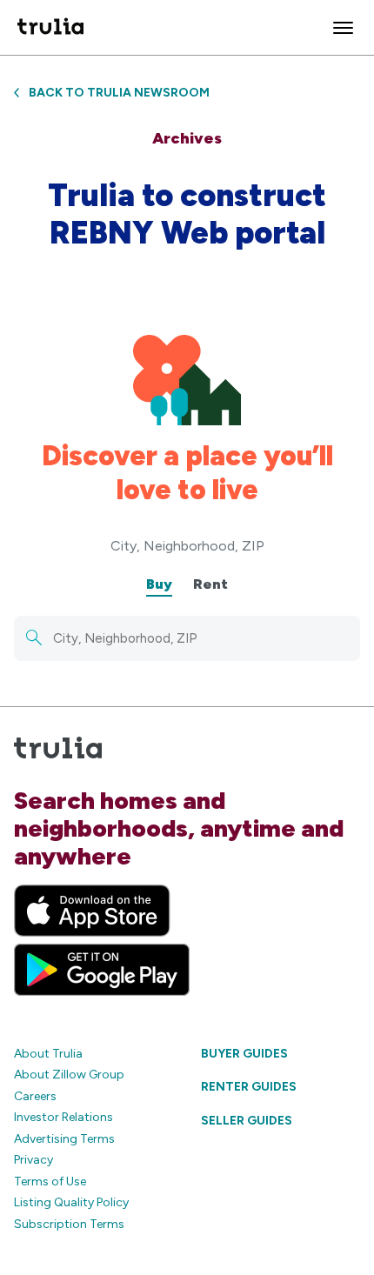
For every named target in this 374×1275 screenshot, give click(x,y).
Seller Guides (246, 1120)
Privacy (33, 1159)
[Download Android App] (102, 970)
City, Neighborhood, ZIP (187, 545)
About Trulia (48, 1053)
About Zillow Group (69, 1074)
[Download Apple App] (92, 910)
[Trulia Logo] (50, 27)
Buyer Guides (244, 1053)
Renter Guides (249, 1086)
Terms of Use (50, 1181)
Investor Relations (63, 1117)
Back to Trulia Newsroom (119, 92)
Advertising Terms (64, 1138)
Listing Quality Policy (71, 1202)
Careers (35, 1096)
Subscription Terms (69, 1224)
